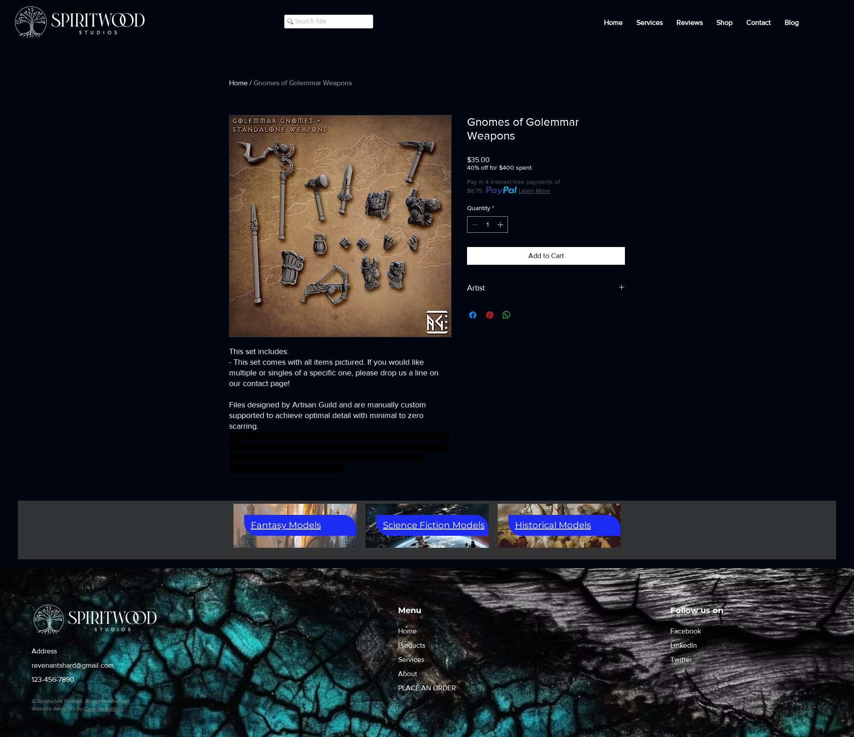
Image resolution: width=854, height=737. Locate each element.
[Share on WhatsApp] (506, 315)
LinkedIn (683, 645)
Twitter (681, 659)
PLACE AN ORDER (427, 688)
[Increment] (501, 224)
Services (411, 659)
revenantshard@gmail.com (73, 665)
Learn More (534, 190)
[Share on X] (523, 315)
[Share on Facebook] (472, 315)
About (407, 673)
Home (238, 83)
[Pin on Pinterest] (489, 315)
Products (411, 645)
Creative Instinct (103, 708)
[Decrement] (473, 224)
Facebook (685, 631)
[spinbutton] (487, 224)
